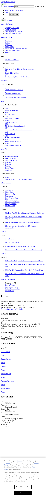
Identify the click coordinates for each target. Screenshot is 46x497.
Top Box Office (10, 30)
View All (4, 101)
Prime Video (9, 47)
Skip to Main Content (8, 2)
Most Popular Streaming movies (16, 49)
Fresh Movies (9, 291)
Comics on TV (10, 194)
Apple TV (8, 45)
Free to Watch (10, 285)
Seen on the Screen (11, 287)
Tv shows (4, 80)
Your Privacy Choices (23, 487)
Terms (8, 463)
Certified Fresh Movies (13, 33)
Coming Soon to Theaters (13, 32)
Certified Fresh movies (12, 50)
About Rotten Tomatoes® (14, 10)
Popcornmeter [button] (22, 307)
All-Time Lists (10, 190)
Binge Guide (9, 192)
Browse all (8, 52)
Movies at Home (6, 37)
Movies (9, 20)
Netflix (7, 43)
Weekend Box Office (12, 202)
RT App (4, 183)
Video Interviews (11, 200)
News (9, 183)
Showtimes (11, 279)
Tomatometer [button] (5, 307)
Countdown (9, 196)
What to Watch (12, 60)
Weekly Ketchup (10, 204)
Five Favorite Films (11, 198)
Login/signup (14, 14)
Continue (23, 493)
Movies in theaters (7, 24)
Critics (7, 12)
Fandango (8, 41)
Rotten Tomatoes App (12, 289)
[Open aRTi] (3, 4)
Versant (19, 461)
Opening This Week (12, 28)
